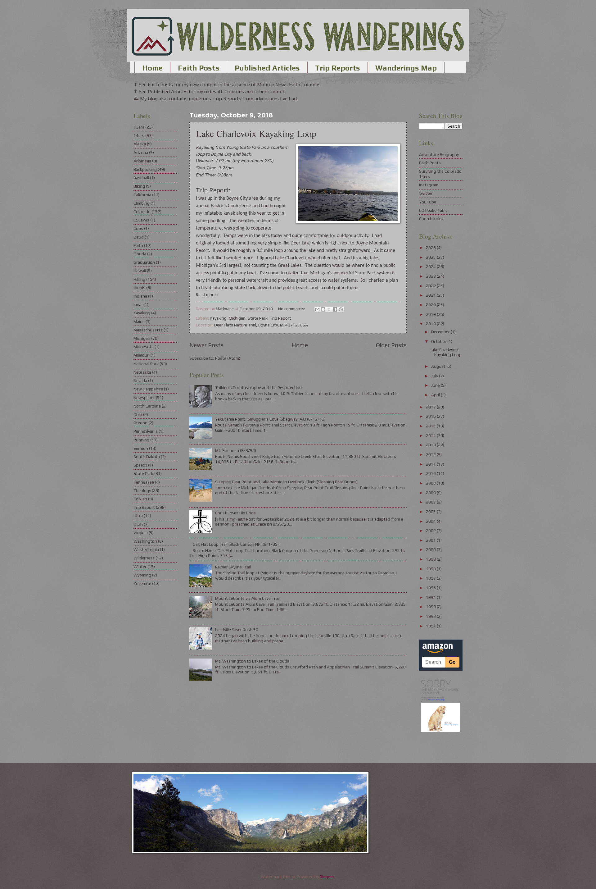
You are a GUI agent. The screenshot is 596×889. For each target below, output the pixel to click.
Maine (139, 321)
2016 (431, 416)
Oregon (140, 422)
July (435, 375)
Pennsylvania (145, 431)
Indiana (140, 296)
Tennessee (143, 482)
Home (152, 68)
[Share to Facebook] (335, 309)
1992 (431, 616)
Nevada (140, 380)
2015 (431, 425)
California (142, 194)
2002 (431, 530)
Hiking (139, 279)
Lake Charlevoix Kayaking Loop (256, 133)
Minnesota (143, 346)
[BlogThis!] (323, 309)
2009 (431, 483)
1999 (431, 559)
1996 (431, 587)
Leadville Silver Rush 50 (236, 629)
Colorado (142, 211)
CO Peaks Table (433, 210)
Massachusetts (148, 329)
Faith (138, 245)
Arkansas (142, 160)
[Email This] (317, 309)
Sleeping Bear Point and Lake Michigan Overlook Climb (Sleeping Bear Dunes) (286, 481)
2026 (431, 247)
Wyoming (142, 574)
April (436, 394)
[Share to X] (329, 309)
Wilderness (144, 557)
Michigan (237, 318)
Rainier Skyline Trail (233, 566)
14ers (138, 135)
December (441, 331)
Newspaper (144, 397)
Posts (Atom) (227, 358)
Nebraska (142, 372)
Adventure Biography (439, 154)
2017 (431, 406)
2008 (431, 492)
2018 (431, 323)
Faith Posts (198, 68)
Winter (140, 566)
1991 (431, 625)
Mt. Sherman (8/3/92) (235, 450)
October (439, 341)
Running (141, 439)
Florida (139, 253)
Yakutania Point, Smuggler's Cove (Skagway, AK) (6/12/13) (270, 419)
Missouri (141, 355)
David (138, 237)
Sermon (140, 448)
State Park (258, 318)
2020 (431, 304)
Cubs (138, 228)
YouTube (427, 201)
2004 (431, 521)
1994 (431, 597)
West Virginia (146, 549)
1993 (431, 606)
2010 (431, 473)
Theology (142, 490)
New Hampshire (148, 388)
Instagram (428, 184)
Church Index (431, 218)
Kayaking (218, 318)
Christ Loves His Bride (235, 512)
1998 (431, 568)
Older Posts (391, 345)
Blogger (327, 876)
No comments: (292, 308)
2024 (431, 266)
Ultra (138, 515)
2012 (431, 454)
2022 (431, 285)
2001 (431, 540)
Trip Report (280, 318)
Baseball (141, 177)
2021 (431, 295)
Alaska (139, 143)
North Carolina (147, 405)
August (438, 366)
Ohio (137, 414)
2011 (431, 464)
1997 (431, 578)
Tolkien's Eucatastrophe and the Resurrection (258, 387)
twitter (426, 193)
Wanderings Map (406, 68)
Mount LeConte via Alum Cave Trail (247, 598)
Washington (145, 541)
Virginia (140, 532)
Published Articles (267, 68)
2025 (431, 257)
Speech (140, 465)
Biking (139, 186)
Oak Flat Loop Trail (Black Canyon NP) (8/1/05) (236, 544)
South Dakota (146, 456)
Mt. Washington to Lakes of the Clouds (252, 661)
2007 (431, 501)
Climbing (141, 203)
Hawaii (139, 270)
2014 (431, 435)
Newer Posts (206, 345)
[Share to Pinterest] (341, 309)
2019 (431, 314)
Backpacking (145, 169)
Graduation (144, 262)
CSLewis (141, 219)
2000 (431, 549)
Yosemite (142, 583)
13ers (138, 127)
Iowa (137, 304)
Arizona (140, 152)
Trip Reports (337, 68)
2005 (431, 511)
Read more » (207, 294)
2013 (431, 444)
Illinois (139, 287)
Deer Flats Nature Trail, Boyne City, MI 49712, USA (261, 324)
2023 (431, 276)
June (436, 385)
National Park (146, 363)
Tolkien (140, 498)
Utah (138, 524)
